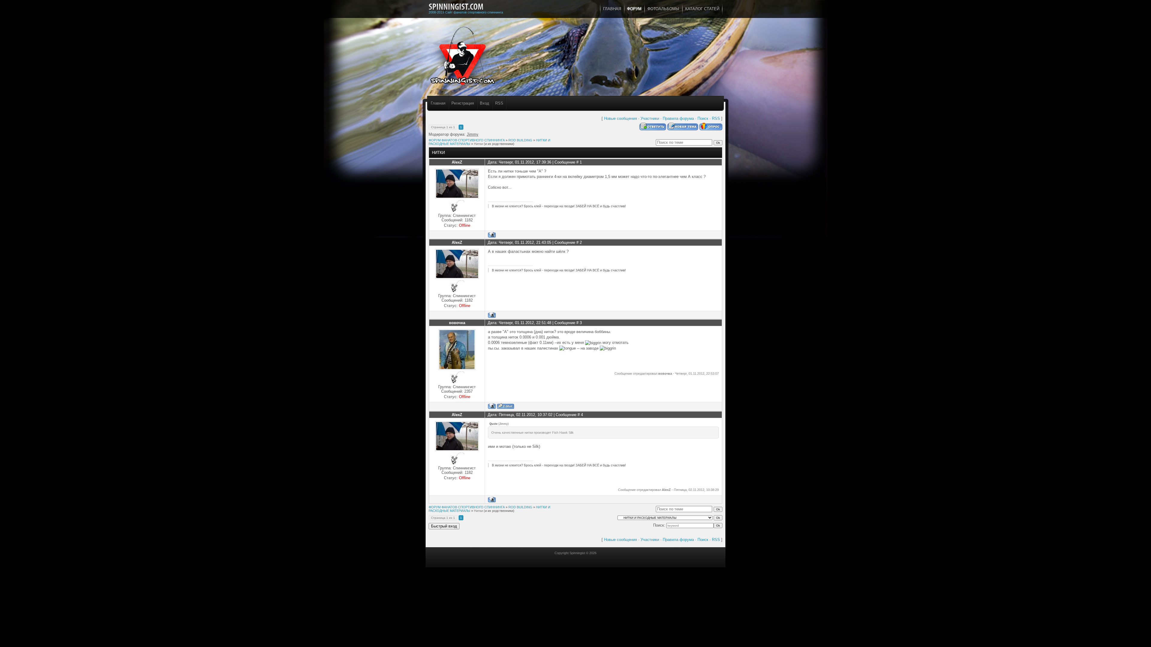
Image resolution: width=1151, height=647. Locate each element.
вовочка (457, 323)
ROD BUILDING (520, 140)
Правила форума (678, 118)
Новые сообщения (620, 118)
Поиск (702, 118)
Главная (438, 103)
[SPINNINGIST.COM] (456, 7)
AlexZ (457, 162)
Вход (484, 103)
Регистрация (462, 103)
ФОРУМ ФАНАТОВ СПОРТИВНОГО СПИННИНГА (467, 140)
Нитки (478, 144)
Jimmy (472, 134)
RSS (499, 103)
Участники (650, 118)
